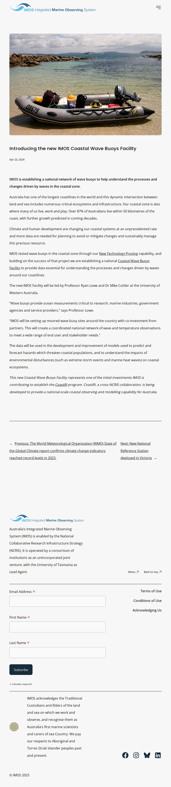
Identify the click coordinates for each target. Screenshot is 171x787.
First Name (19, 617)
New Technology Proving (118, 253)
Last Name (19, 643)
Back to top (151, 572)
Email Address (22, 592)
